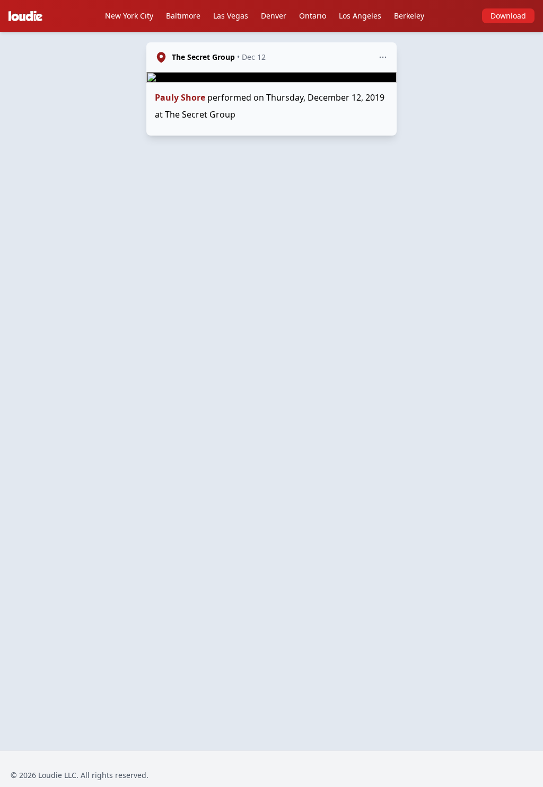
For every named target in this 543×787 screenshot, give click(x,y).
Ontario (312, 16)
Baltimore (183, 16)
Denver (273, 16)
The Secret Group (203, 57)
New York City (129, 16)
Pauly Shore (180, 97)
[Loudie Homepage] (27, 16)
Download (508, 16)
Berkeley (409, 16)
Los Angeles (360, 16)
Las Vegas (230, 16)
